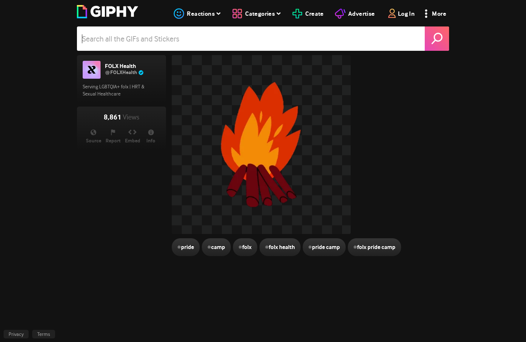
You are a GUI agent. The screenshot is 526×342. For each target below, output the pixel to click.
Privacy (16, 334)
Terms (43, 334)
